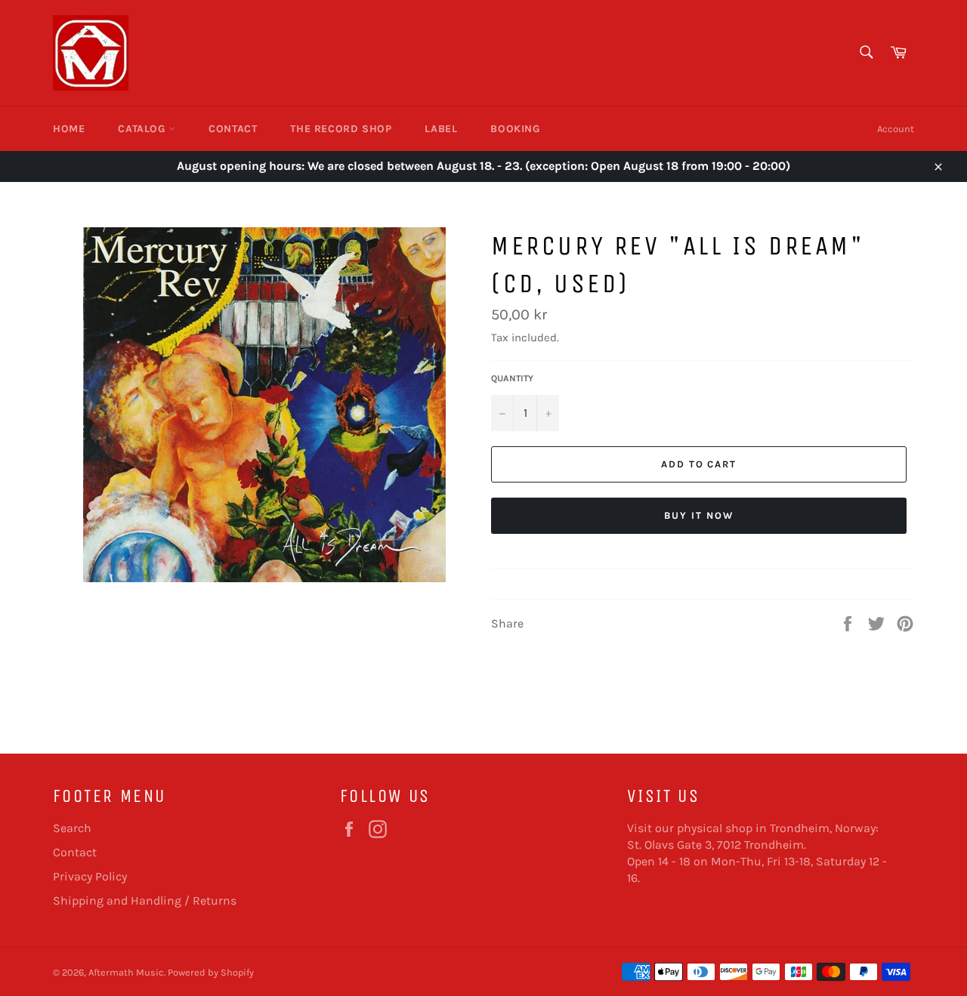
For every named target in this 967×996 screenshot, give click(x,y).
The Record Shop (340, 128)
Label (441, 128)
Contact (233, 128)
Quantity (512, 378)
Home (69, 128)
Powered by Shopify (211, 972)
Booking (514, 128)
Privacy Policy (90, 876)
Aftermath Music (126, 972)
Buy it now (699, 515)
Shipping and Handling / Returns (144, 900)
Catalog (143, 128)
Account (895, 128)
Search (72, 828)
